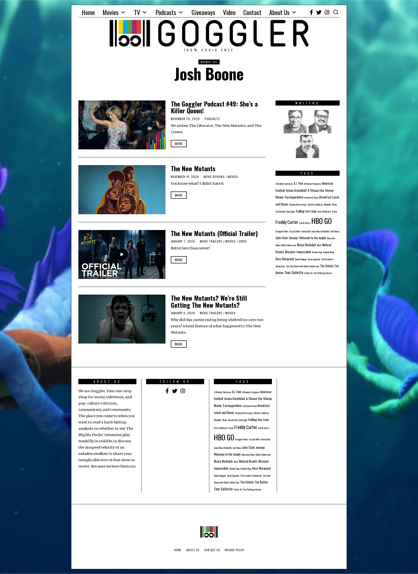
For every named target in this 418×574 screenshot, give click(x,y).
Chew (334, 204)
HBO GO (321, 220)
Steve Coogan (301, 259)
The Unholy (326, 266)
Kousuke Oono (248, 454)
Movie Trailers (211, 241)
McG (319, 245)
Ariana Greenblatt (296, 190)
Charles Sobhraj (315, 204)
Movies (111, 12)
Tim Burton (261, 482)
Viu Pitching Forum (323, 273)
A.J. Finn (298, 183)
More (179, 143)
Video (229, 12)
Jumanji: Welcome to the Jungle (307, 238)
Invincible (306, 231)
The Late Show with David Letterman (302, 266)
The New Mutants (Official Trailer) (214, 233)
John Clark (282, 238)
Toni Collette (293, 272)
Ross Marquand (285, 259)
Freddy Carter (287, 222)
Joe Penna (334, 231)
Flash (334, 211)
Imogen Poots (282, 231)
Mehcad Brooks (248, 461)
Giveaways (203, 12)
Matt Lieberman (288, 245)
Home (88, 12)
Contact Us (212, 550)
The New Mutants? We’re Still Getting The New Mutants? (209, 301)
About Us (279, 12)
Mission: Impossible (298, 251)
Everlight (290, 211)
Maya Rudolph (306, 244)
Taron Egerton (314, 259)
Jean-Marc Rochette (320, 231)
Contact (252, 12)
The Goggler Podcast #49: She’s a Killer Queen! (214, 107)
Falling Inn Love (306, 211)
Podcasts (166, 12)
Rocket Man (328, 252)
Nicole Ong (317, 252)
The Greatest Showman (251, 475)
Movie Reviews (214, 177)
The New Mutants (193, 168)
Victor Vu (308, 273)
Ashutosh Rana (311, 197)
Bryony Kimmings (298, 204)
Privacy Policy (234, 550)
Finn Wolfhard (324, 211)
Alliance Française (312, 183)
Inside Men (294, 231)
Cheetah (327, 204)
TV (137, 12)
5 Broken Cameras (284, 183)
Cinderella (280, 211)
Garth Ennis (304, 223)
